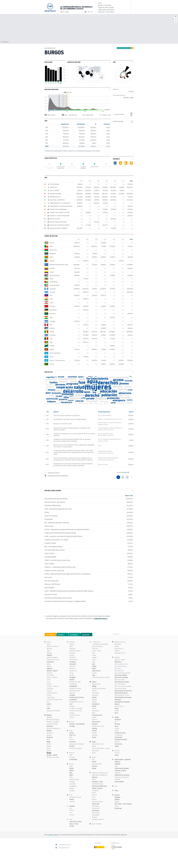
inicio (114, 3)
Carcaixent (72, 664)
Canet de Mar (73, 660)
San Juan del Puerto (121, 666)
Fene (70, 755)
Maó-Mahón (95, 693)
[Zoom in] (175, 16)
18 (118, 48)
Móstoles (94, 735)
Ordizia (94, 762)
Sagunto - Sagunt (120, 660)
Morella (94, 733)
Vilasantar (118, 773)
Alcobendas (50, 662)
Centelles (72, 695)
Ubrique (117, 750)
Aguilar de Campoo (52, 646)
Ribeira (117, 646)
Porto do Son (96, 813)
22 (127, 48)
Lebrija (94, 655)
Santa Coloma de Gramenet (123, 691)
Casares (71, 679)
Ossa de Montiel (97, 764)
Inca (70, 808)
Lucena (94, 673)
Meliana (94, 702)
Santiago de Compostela (122, 702)
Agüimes (49, 648)
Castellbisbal (73, 684)
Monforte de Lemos (98, 726)
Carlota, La (72, 668)
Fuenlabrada (73, 759)
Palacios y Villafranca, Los (100, 773)
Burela (49, 750)
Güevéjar (72, 790)
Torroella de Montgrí (121, 739)
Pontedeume (96, 808)
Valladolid (117, 764)
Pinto (93, 797)
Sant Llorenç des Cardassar (123, 686)
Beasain (49, 731)
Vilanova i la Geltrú (120, 770)
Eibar (70, 731)
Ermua (71, 739)
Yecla (116, 790)
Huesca (71, 799)
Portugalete (95, 815)
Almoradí (49, 673)
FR (92, 12)
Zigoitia (117, 802)
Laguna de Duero (97, 646)
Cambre (71, 655)
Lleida (94, 668)
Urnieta (117, 753)
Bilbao (48, 742)
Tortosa (117, 742)
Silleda (116, 711)
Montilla (94, 728)
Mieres (94, 708)
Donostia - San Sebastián (77, 724)
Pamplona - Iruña (97, 782)
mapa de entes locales (114, 7)
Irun (70, 813)
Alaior (48, 651)
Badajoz (49, 715)
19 (120, 48)
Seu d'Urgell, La (119, 706)
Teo (116, 722)
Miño (93, 713)
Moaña (94, 717)
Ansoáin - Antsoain (52, 686)
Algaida (49, 666)
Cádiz (71, 646)
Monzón (94, 731)
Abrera (49, 642)
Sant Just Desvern (120, 684)
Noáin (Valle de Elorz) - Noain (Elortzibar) (101, 749)
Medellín (94, 699)
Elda (70, 737)
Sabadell (117, 657)
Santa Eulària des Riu (121, 693)
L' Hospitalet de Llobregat (100, 644)
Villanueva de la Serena (122, 777)
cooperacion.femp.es (64, 845)
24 (132, 48)
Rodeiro (117, 651)
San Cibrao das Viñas (121, 664)
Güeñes (71, 788)
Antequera (50, 688)
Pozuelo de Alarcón (98, 819)
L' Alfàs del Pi (96, 642)
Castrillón (72, 693)
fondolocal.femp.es (64, 847)
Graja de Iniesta (74, 779)
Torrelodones (119, 735)
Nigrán (94, 746)
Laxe (93, 653)
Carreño (71, 675)
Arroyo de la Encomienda (54, 699)
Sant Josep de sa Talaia (122, 682)
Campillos (72, 657)
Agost (48, 644)
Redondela (118, 644)
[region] (89, 29)
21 (125, 48)
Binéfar (49, 744)
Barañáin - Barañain (53, 722)
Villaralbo (117, 779)
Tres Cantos (118, 744)
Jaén (70, 819)
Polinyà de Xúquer (97, 802)
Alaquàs (49, 653)
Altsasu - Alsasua (52, 677)
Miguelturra (95, 711)
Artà (48, 702)
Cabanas (72, 642)
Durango (72, 726)
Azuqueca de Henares (53, 711)
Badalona (49, 717)
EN (89, 12)
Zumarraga (118, 808)
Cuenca (71, 717)
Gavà (70, 766)
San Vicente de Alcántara (122, 673)
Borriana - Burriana (53, 757)
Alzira (48, 679)
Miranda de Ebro (97, 715)
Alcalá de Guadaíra (52, 657)
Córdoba (71, 706)
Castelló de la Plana (75, 688)
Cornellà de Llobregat (75, 708)
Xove (116, 786)
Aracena (49, 691)
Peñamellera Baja (97, 784)
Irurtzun (72, 815)
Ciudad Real (73, 699)
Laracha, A (95, 648)
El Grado (71, 746)
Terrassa (117, 724)
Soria (116, 713)
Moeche (94, 719)
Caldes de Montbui (75, 651)
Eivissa (71, 733)
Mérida (94, 706)
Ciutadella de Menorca (76, 702)
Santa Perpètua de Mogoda (123, 697)
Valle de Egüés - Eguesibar (123, 759)
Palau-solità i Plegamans (99, 775)
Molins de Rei (96, 722)
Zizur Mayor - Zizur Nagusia (123, 804)
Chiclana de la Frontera (76, 697)
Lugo (93, 675)
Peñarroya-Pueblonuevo (99, 786)
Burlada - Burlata (52, 755)
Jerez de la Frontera (75, 821)
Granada (72, 782)
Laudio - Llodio (96, 651)
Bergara (49, 735)
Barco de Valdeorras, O (54, 728)
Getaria (71, 770)
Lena (93, 662)
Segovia (117, 704)
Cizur (71, 704)
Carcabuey (72, 662)
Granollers (72, 784)
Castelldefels (73, 686)
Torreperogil (118, 737)
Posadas (94, 817)
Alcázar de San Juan (53, 660)
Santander (118, 699)
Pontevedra (95, 810)
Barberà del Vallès (52, 724)
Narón (94, 742)
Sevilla (116, 708)
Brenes (49, 746)
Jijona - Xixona (73, 824)
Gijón (70, 773)
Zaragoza (117, 797)
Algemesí (49, 668)
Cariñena (72, 666)
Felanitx (71, 753)
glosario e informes (114, 5)
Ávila (48, 706)
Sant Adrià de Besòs (121, 675)
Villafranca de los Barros (122, 775)
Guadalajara (73, 786)
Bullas (48, 748)
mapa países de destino (114, 10)
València (117, 762)
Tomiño (117, 728)
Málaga (94, 686)
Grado (71, 777)
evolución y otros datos (114, 12)
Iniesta (71, 810)
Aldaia (48, 664)
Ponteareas (95, 806)
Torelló (117, 731)
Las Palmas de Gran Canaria (100, 677)
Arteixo (49, 704)
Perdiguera (95, 790)
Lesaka (94, 666)
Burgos (49, 753)
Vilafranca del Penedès (122, 768)
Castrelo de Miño (74, 691)
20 (122, 48)
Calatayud (72, 648)
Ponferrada (95, 804)
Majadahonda (96, 684)
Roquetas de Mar (120, 653)
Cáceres (71, 644)
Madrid (94, 682)
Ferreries (72, 757)
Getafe (71, 768)
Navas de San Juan (98, 744)
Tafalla (117, 717)
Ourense (94, 766)
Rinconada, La (119, 648)
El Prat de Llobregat (75, 748)
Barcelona (50, 726)
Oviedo (94, 768)
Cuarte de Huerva (74, 715)
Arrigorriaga (50, 697)
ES (85, 12)
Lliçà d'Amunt (96, 671)
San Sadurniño (119, 671)
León (93, 664)
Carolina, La (73, 671)
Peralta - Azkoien (97, 788)
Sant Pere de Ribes (120, 688)
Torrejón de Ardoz (120, 733)
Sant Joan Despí (120, 679)
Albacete (49, 655)
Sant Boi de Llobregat (121, 677)
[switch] (131, 121)
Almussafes (50, 675)
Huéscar (71, 802)
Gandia (71, 764)
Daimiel (71, 722)
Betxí (48, 739)
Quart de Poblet (97, 824)
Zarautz (117, 799)
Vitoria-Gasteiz (119, 782)
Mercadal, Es (96, 704)
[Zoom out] (175, 19)
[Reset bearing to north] (175, 21)
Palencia (94, 777)
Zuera (116, 806)
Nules (93, 753)
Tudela (117, 746)
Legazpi (94, 657)
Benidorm (50, 733)
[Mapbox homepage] (5, 42)
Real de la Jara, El (120, 642)
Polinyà (94, 799)
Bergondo (50, 737)
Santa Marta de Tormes (122, 695)
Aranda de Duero (52, 693)
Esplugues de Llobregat (76, 744)
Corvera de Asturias (75, 711)
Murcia (94, 737)
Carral (71, 673)
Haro (70, 795)
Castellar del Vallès (75, 682)
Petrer (94, 793)
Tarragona (118, 719)
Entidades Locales (52, 834)
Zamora (117, 795)
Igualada (72, 806)
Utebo (116, 755)
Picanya (94, 795)
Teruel (116, 726)
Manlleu (94, 691)
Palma (94, 779)
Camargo (72, 653)
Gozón (71, 775)
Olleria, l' (94, 757)
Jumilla (71, 826)
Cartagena (72, 677)
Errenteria (72, 742)
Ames (48, 682)
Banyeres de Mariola (53, 719)
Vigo (116, 766)
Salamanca (118, 662)
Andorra (49, 684)
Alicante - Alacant (52, 671)
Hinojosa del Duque (75, 797)
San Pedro (118, 668)
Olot (93, 759)
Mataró (94, 697)
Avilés (48, 708)
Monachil (95, 724)
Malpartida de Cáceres (99, 688)
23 (130, 48)
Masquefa (95, 695)
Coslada (71, 713)
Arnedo (49, 695)
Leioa (93, 660)
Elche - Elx (72, 735)
